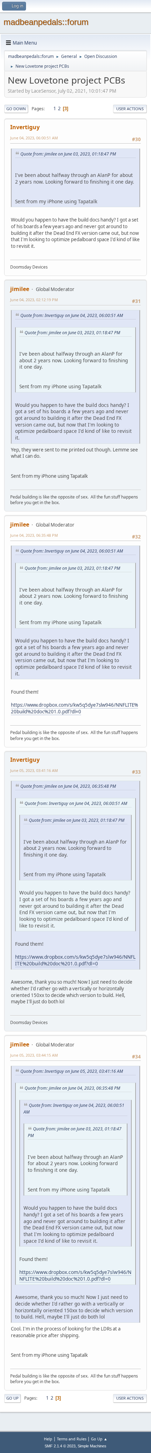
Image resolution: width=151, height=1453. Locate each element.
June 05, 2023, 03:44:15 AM (34, 1055)
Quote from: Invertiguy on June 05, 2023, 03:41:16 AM (71, 1071)
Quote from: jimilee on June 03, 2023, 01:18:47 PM (68, 154)
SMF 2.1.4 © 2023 (60, 1446)
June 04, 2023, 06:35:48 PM (34, 535)
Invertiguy (25, 127)
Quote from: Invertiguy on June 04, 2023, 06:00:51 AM (71, 315)
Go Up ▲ (99, 1438)
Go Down (16, 108)
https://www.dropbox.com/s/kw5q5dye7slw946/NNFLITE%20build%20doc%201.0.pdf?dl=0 (74, 708)
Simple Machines (92, 1446)
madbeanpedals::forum (46, 22)
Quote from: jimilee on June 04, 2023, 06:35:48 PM (68, 786)
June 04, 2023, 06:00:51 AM (34, 137)
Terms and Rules (71, 1438)
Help (48, 1438)
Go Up (12, 1398)
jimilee (19, 289)
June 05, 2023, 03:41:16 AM (34, 770)
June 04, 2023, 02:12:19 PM (34, 299)
